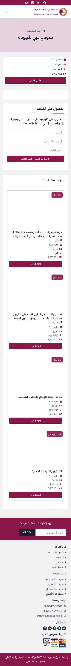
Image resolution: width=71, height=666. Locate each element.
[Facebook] (44, 2)
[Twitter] (38, 2)
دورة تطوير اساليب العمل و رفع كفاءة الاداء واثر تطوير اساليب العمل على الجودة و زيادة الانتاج (37, 236)
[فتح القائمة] (7, 11)
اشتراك (27, 532)
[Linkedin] (45, 628)
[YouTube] (26, 2)
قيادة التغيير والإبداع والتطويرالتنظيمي (40, 396)
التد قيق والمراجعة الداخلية (47, 471)
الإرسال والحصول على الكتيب (35, 158)
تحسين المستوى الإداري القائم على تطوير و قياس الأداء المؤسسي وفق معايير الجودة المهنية (37, 318)
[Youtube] (50, 628)
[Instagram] (32, 2)
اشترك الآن (35, 80)
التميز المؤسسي (33, 31)
